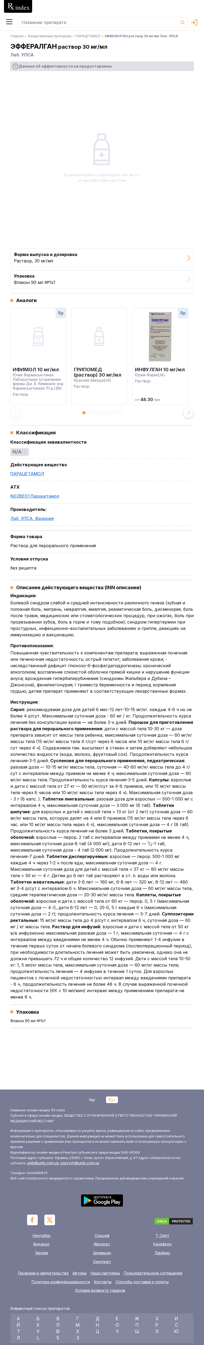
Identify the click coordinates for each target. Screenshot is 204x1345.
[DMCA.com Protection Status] (174, 1222)
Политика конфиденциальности (61, 1282)
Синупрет (102, 1261)
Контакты (103, 1282)
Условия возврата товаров (100, 1290)
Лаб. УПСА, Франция (32, 518)
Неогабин (41, 1235)
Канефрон (162, 1244)
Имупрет (102, 1244)
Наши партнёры (105, 1273)
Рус (112, 1100)
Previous (15, 412)
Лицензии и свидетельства (43, 1273)
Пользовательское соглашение (153, 1273)
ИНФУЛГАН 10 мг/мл (160, 369)
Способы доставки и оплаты (142, 1282)
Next (188, 412)
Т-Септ (162, 1235)
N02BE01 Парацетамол (34, 496)
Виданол (41, 1244)
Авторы (80, 1273)
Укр (92, 1100)
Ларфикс (162, 1253)
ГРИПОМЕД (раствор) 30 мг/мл (97, 372)
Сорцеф (102, 1235)
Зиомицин (102, 1253)
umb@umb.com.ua (43, 1163)
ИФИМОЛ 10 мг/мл (36, 369)
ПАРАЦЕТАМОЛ (27, 473)
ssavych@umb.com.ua (79, 1163)
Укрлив (41, 1253)
